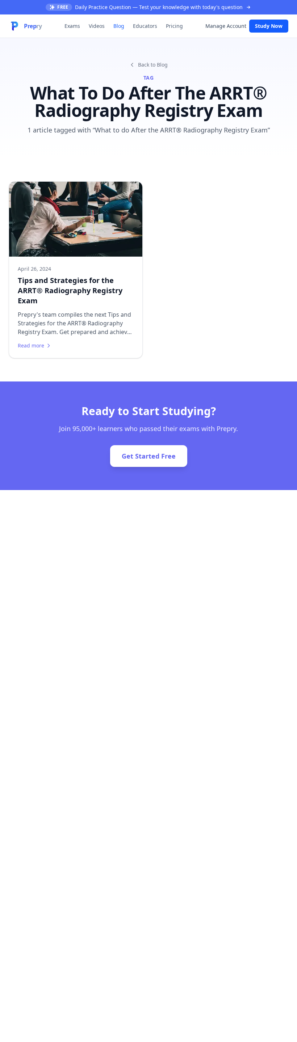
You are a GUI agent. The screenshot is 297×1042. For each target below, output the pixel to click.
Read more (31, 345)
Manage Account (225, 25)
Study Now (269, 25)
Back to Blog (153, 64)
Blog (118, 25)
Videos (97, 25)
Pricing (174, 25)
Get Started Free (149, 456)
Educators (145, 25)
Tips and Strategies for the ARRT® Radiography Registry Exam (70, 290)
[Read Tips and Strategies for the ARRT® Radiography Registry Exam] (75, 219)
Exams (72, 25)
